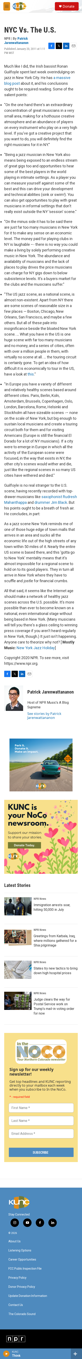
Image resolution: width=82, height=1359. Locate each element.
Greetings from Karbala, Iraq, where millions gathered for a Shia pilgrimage (55, 940)
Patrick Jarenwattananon (16, 40)
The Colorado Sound (22, 1314)
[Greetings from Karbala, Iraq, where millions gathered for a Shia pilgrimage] (18, 937)
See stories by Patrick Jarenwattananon (44, 715)
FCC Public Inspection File (25, 1268)
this (31, 374)
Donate (68, 6)
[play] (6, 1354)
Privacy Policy (17, 1277)
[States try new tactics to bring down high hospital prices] (18, 970)
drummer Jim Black (50, 502)
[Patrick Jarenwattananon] (13, 698)
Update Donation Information (27, 1296)
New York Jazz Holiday (36, 648)
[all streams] (76, 1353)
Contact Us (15, 1305)
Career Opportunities (22, 1259)
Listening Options (19, 1250)
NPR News (40, 898)
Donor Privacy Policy (21, 1286)
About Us (14, 1241)
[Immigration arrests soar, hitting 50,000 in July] (18, 906)
